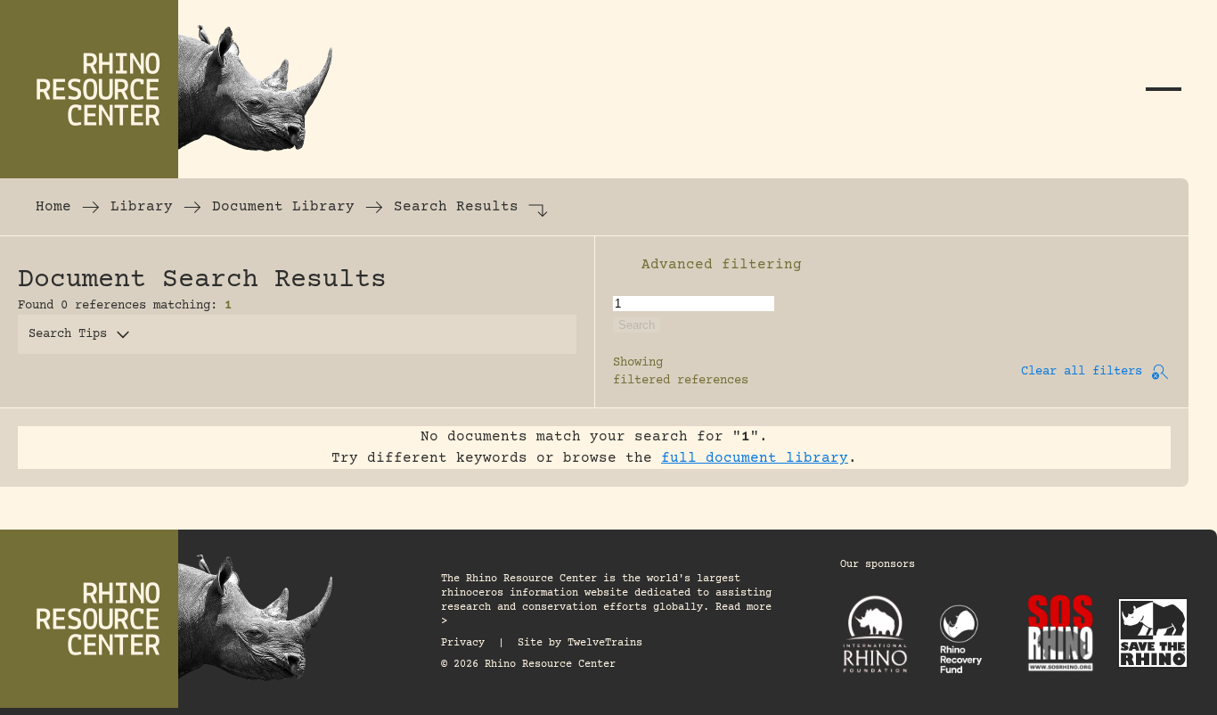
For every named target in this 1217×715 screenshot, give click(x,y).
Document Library (283, 207)
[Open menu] (1163, 89)
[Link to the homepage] (178, 89)
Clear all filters (1081, 372)
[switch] (622, 265)
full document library (754, 458)
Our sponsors (877, 565)
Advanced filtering (721, 265)
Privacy (463, 643)
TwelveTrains (605, 643)
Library (141, 207)
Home (53, 207)
